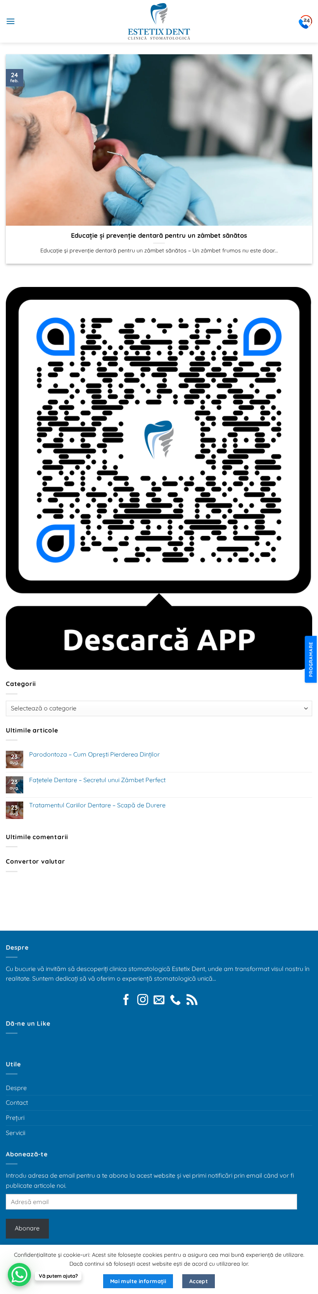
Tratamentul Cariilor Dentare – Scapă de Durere (97, 805)
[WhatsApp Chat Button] (19, 1274)
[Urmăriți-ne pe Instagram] (142, 1000)
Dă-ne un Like (28, 1023)
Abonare (27, 1228)
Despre (16, 1088)
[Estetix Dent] (159, 21)
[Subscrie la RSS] (192, 1000)
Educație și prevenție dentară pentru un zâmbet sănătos (159, 235)
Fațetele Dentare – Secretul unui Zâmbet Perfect (97, 780)
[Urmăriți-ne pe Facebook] (126, 1000)
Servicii (15, 1133)
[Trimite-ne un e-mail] (159, 1000)
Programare (311, 659)
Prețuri (15, 1117)
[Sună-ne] (175, 1000)
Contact (17, 1102)
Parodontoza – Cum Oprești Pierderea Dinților (94, 754)
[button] (10, 21)
